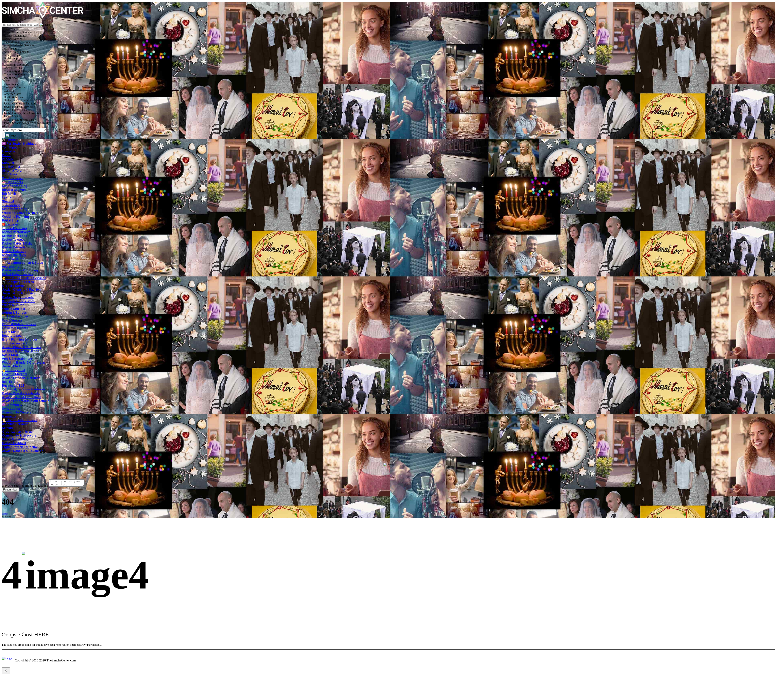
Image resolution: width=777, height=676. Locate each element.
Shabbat (8, 201)
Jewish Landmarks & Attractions (25, 401)
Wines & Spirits (13, 259)
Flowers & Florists (15, 328)
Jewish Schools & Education (22, 451)
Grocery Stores (13, 286)
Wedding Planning (15, 216)
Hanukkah (9, 151)
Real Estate (10, 382)
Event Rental (11, 332)
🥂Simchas (10, 140)
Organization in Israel (17, 431)
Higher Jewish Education (20, 447)
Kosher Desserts (14, 247)
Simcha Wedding (14, 186)
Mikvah (7, 428)
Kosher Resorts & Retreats (21, 393)
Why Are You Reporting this (25, 485)
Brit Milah (9, 193)
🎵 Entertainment (14, 343)
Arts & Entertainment (17, 359)
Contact (749, 659)
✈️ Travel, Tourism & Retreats (24, 389)
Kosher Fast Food (14, 236)
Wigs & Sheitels (13, 309)
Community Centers (16, 412)
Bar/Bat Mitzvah (14, 190)
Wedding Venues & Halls (20, 213)
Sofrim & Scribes (14, 312)
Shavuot (8, 163)
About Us (766, 659)
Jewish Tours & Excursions (21, 397)
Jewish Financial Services (21, 378)
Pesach (7, 159)
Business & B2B (13, 385)
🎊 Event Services (15, 316)
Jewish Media (12, 366)
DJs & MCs (10, 355)
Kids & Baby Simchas (17, 274)
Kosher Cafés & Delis (17, 243)
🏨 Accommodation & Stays (22, 263)
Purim (6, 155)
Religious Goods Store (18, 301)
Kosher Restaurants (16, 232)
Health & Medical (14, 374)
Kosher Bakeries (14, 255)
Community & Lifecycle (19, 435)
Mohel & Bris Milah (15, 439)
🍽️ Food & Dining (14, 228)
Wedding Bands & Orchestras (24, 362)
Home (4, 513)
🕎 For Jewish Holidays (19, 144)
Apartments (10, 266)
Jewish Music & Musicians (21, 347)
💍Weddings (11, 205)
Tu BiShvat (10, 174)
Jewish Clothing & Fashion (21, 289)
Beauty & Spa (12, 335)
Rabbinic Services (15, 424)
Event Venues (12, 320)
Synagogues (11, 408)
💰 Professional (13, 370)
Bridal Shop (10, 220)
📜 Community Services (19, 420)
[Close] (3, 478)
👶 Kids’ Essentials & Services (24, 278)
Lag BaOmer (11, 167)
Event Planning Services (20, 339)
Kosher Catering (14, 251)
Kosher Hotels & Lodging (20, 270)
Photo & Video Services (19, 324)
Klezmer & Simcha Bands (20, 351)
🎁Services (10, 224)
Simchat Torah (12, 170)
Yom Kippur (10, 147)
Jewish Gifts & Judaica (19, 293)
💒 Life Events (12, 182)
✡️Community (12, 405)
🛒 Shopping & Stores (18, 282)
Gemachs (9, 416)
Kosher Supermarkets (18, 297)
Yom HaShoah (12, 178)
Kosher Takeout (13, 240)
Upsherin (8, 197)
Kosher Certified (14, 443)
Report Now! (10, 489)
